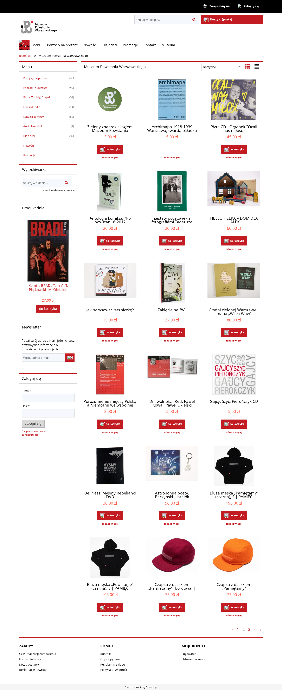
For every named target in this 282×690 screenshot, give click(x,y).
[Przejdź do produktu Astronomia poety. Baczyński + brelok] (172, 466)
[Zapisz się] (70, 357)
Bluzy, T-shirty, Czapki (36, 97)
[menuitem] (37, 45)
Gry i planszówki (33, 126)
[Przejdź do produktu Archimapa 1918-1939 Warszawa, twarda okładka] (172, 100)
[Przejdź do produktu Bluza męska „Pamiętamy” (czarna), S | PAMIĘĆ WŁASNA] (233, 466)
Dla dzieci (29, 136)
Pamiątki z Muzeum (35, 88)
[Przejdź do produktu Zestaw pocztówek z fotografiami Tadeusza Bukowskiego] (172, 191)
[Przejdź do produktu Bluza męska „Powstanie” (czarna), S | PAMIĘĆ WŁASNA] (110, 558)
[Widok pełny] (256, 66)
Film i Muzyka (31, 107)
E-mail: (26, 391)
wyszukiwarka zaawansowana (59, 190)
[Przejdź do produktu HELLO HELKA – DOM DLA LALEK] (233, 191)
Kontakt (105, 654)
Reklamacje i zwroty (32, 670)
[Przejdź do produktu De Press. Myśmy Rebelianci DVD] (110, 466)
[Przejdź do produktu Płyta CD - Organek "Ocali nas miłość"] (233, 100)
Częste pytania (110, 659)
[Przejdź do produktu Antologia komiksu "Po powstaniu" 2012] (110, 191)
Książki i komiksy (33, 117)
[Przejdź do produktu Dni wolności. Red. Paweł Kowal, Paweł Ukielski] (172, 375)
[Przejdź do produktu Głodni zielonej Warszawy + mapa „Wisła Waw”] (233, 283)
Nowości (28, 145)
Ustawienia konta (193, 659)
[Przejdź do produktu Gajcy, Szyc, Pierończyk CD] (233, 375)
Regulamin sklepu (112, 664)
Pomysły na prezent (35, 78)
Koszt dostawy (29, 664)
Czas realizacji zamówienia (37, 654)
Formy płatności (30, 659)
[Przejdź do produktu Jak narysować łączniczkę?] (110, 283)
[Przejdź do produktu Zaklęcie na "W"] (172, 283)
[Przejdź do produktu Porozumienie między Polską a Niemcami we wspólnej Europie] (110, 375)
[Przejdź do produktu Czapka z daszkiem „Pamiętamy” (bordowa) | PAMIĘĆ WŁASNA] (172, 558)
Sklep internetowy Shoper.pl (141, 687)
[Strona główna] (40, 26)
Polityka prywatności (114, 670)
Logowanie (189, 654)
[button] (110, 157)
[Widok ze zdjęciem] (247, 66)
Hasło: (26, 406)
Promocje (29, 155)
